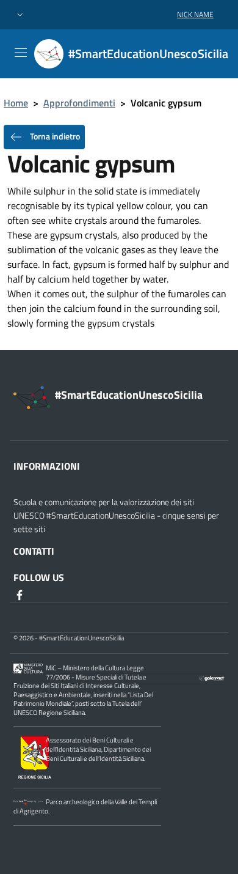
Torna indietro (54, 136)
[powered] (212, 677)
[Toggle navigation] (20, 52)
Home (16, 102)
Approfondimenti (79, 102)
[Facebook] (20, 594)
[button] (20, 15)
